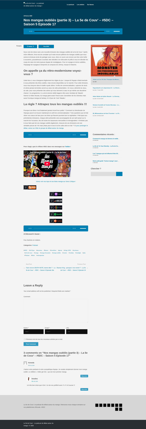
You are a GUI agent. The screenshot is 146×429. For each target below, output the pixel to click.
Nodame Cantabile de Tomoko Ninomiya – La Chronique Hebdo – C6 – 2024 (106, 105)
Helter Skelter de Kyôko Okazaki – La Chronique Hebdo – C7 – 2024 (106, 96)
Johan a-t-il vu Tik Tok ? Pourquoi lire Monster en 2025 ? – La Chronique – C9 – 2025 (106, 79)
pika (84, 253)
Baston (46, 250)
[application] (73, 31)
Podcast (35, 245)
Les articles (80, 4)
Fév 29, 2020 (35, 381)
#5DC (25, 250)
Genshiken (53, 250)
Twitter (67, 146)
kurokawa (75, 250)
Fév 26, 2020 (31, 365)
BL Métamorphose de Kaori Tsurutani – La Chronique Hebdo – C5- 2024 (106, 113)
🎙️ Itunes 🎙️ (30, 46)
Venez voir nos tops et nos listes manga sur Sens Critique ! (56, 181)
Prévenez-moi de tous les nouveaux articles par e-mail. (44, 339)
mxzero (65, 253)
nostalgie (78, 253)
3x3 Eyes (32, 250)
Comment (27, 296)
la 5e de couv (28, 253)
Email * (47, 328)
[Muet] (112, 31)
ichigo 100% (67, 250)
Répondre (84, 376)
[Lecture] (27, 31)
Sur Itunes (90, 4)
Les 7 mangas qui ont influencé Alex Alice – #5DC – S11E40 (112, 153)
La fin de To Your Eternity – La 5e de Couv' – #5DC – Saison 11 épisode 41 (116, 146)
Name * (26, 328)
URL (67, 328)
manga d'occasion (45, 253)
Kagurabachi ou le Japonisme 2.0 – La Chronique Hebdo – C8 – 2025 (106, 88)
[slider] (117, 31)
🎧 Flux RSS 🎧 (46, 46)
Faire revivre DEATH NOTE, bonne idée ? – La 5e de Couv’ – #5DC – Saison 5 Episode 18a (40, 269)
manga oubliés (57, 253)
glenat (60, 250)
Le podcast (70, 4)
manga (36, 253)
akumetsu (39, 250)
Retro (33, 255)
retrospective (40, 255)
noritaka (71, 253)
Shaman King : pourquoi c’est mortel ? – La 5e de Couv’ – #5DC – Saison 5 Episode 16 (71, 269)
